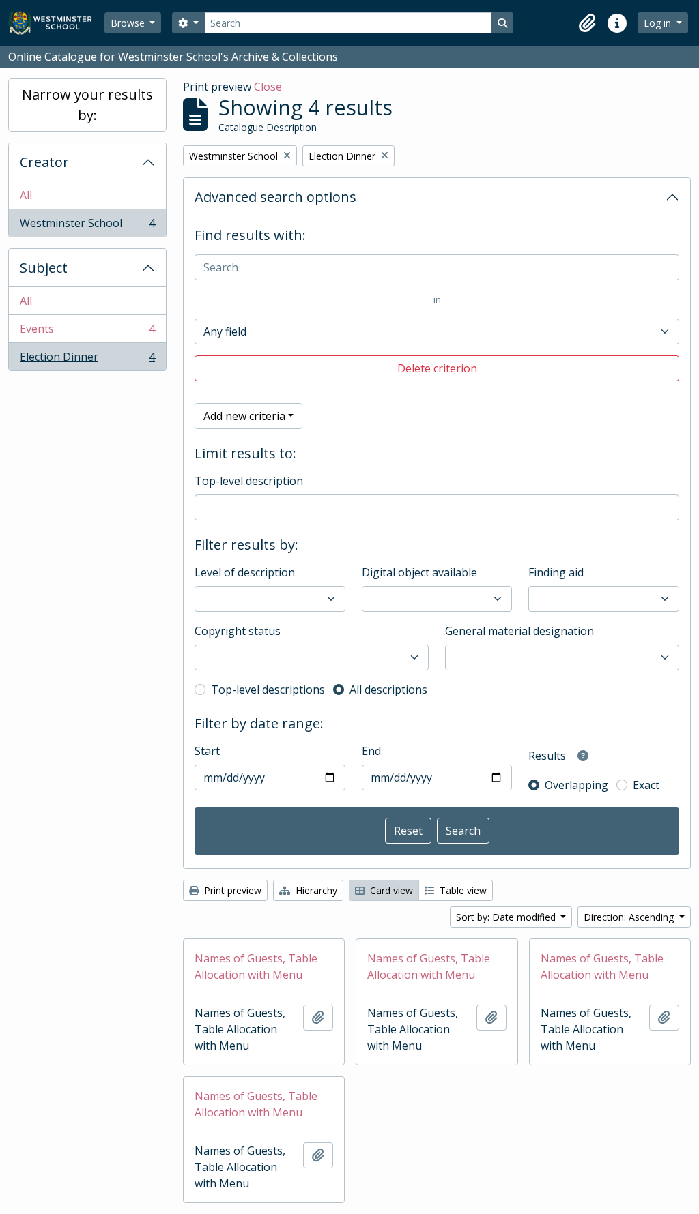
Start (207, 750)
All (26, 195)
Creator (44, 162)
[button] (587, 23)
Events (87, 332)
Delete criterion (437, 368)
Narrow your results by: (87, 104)
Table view (462, 890)
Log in (659, 22)
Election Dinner (87, 359)
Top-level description (249, 480)
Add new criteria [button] (244, 416)
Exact (646, 785)
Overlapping (576, 785)
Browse (129, 22)
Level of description (245, 572)
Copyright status (238, 630)
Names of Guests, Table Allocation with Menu (256, 966)
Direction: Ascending (630, 916)
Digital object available (419, 572)
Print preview (231, 890)
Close (268, 86)
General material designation (519, 630)
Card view (390, 890)
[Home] (56, 22)
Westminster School (87, 226)
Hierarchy (315, 890)
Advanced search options (275, 197)
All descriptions (388, 689)
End (371, 750)
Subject (44, 267)
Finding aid (556, 572)
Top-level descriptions (268, 689)
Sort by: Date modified (507, 916)
